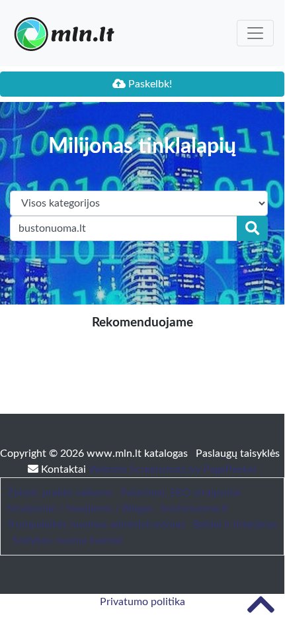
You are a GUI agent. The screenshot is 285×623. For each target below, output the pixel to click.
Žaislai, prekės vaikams (59, 492)
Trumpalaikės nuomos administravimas (96, 524)
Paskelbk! (149, 84)
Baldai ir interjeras (235, 524)
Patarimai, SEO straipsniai (180, 492)
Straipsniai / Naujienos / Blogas (80, 508)
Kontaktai (63, 469)
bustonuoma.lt (194, 508)
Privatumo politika (142, 602)
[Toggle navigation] (255, 33)
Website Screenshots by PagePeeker (173, 469)
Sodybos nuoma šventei (67, 540)
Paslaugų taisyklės (238, 453)
